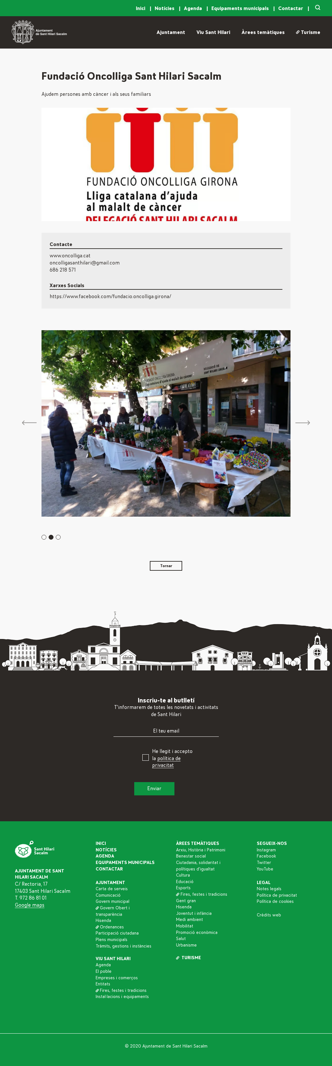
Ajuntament (171, 32)
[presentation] (29, 423)
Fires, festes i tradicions (123, 990)
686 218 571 (63, 270)
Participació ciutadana (117, 933)
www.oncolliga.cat (70, 255)
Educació (185, 882)
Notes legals (269, 889)
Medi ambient (189, 919)
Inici (141, 8)
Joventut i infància (194, 913)
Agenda (193, 8)
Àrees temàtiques (263, 32)
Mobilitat (184, 926)
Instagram (266, 850)
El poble (104, 971)
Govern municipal (112, 901)
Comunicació (108, 895)
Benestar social (191, 856)
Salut (181, 939)
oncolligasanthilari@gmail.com (85, 262)
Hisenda (103, 920)
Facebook (266, 856)
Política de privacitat (277, 895)
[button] (44, 537)
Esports (183, 888)
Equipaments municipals (240, 8)
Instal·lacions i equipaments (122, 996)
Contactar (291, 8)
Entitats (103, 984)
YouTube (265, 869)
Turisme (310, 32)
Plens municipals (111, 939)
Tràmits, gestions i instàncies (123, 946)
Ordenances (112, 927)
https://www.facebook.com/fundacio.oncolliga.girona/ (110, 296)
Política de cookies (275, 901)
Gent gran (186, 901)
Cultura (183, 875)
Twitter (264, 862)
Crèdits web (269, 915)
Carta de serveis (112, 889)
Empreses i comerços (117, 978)
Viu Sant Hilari (213, 32)
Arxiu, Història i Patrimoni (200, 850)
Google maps (29, 905)
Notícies (165, 8)
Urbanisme (186, 945)
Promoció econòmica (197, 932)
